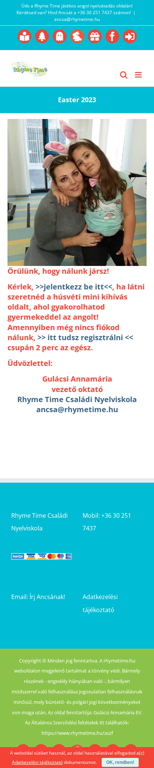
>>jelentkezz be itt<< (74, 287)
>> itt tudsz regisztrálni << (85, 337)
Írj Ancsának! (47, 597)
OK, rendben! (120, 762)
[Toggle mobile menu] (139, 75)
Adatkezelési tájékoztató (37, 762)
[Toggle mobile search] (123, 75)
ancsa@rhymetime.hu (77, 19)
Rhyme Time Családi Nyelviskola (77, 399)
